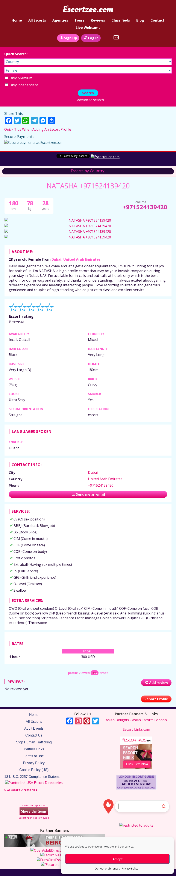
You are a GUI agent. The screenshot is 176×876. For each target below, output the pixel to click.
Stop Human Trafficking (34, 742)
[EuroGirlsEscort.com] (55, 859)
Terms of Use (34, 756)
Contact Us (33, 735)
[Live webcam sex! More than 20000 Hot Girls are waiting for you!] (54, 845)
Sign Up (70, 38)
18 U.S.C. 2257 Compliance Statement (33, 777)
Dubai (56, 259)
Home (17, 20)
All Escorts (37, 20)
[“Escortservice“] (54, 864)
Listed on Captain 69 (33, 805)
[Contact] (116, 37)
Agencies (60, 20)
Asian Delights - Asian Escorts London (136, 720)
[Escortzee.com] (88, 9)
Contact (157, 20)
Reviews (98, 20)
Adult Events (34, 728)
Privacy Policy (130, 868)
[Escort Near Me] (54, 855)
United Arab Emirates (81, 259)
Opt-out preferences (107, 868)
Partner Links (34, 749)
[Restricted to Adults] (136, 825)
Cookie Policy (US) (34, 770)
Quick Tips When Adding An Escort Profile (37, 129)
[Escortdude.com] (105, 156)
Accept (117, 859)
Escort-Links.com (136, 729)
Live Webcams (88, 27)
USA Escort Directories (20, 790)
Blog (140, 20)
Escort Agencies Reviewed (34, 817)
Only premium (20, 78)
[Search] (106, 37)
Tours (79, 20)
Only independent (23, 85)
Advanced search (90, 99)
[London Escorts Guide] (136, 788)
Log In (93, 38)
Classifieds (120, 20)
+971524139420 (145, 207)
